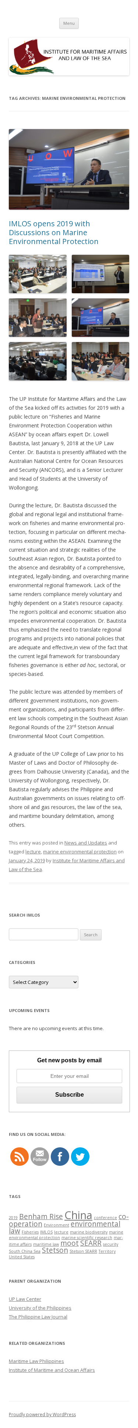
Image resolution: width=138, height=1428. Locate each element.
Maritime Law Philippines (36, 1361)
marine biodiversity (88, 1232)
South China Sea (24, 1251)
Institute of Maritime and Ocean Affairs (52, 1370)
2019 (13, 1217)
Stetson (55, 1250)
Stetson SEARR (83, 1251)
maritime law (46, 1244)
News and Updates (85, 842)
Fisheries (30, 1232)
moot (69, 1243)
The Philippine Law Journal (38, 1316)
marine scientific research (86, 1237)
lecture (33, 851)
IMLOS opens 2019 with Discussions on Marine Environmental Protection (54, 232)
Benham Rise (41, 1216)
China (78, 1215)
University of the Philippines (40, 1308)
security (110, 1244)
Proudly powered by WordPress (42, 1414)
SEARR (91, 1243)
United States (22, 1256)
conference (105, 1217)
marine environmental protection (80, 851)
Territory (107, 1251)
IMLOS (46, 1232)
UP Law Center (25, 1299)
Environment (56, 1225)
